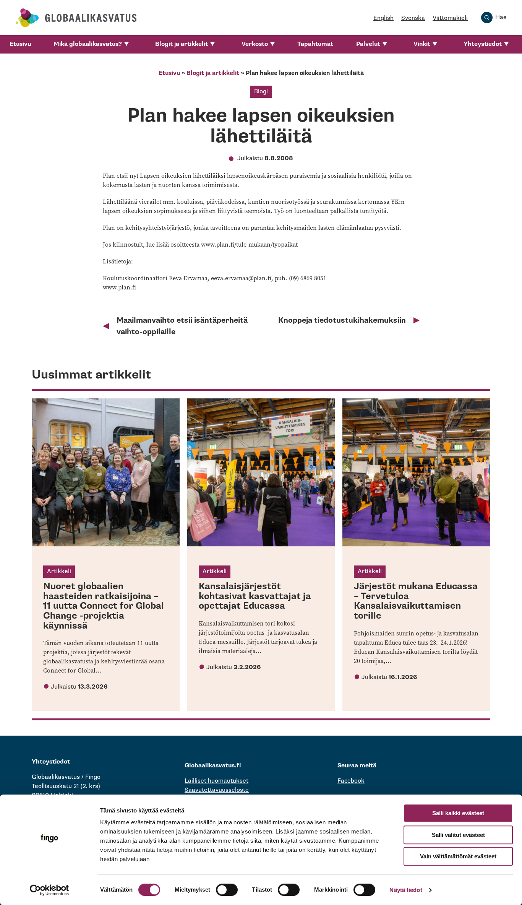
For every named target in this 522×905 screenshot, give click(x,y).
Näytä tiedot (405, 890)
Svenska (413, 18)
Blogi (261, 92)
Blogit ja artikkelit (181, 44)
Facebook (351, 781)
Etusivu (20, 44)
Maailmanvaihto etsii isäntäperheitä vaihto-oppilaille (182, 326)
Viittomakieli (450, 18)
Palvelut (368, 44)
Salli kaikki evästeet (458, 813)
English (383, 18)
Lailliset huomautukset (216, 781)
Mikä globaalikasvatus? (87, 44)
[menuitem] (20, 44)
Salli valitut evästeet (458, 835)
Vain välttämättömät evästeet (458, 856)
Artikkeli (59, 571)
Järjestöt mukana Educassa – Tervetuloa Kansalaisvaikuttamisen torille (416, 601)
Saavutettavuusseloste (217, 790)
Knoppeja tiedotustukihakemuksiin (342, 320)
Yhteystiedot (483, 44)
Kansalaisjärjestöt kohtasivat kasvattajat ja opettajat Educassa (255, 596)
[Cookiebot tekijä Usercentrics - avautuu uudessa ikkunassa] (49, 890)
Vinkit (421, 44)
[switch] (227, 890)
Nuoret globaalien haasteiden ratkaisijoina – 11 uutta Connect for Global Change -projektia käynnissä (103, 606)
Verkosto (255, 44)
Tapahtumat (315, 44)
